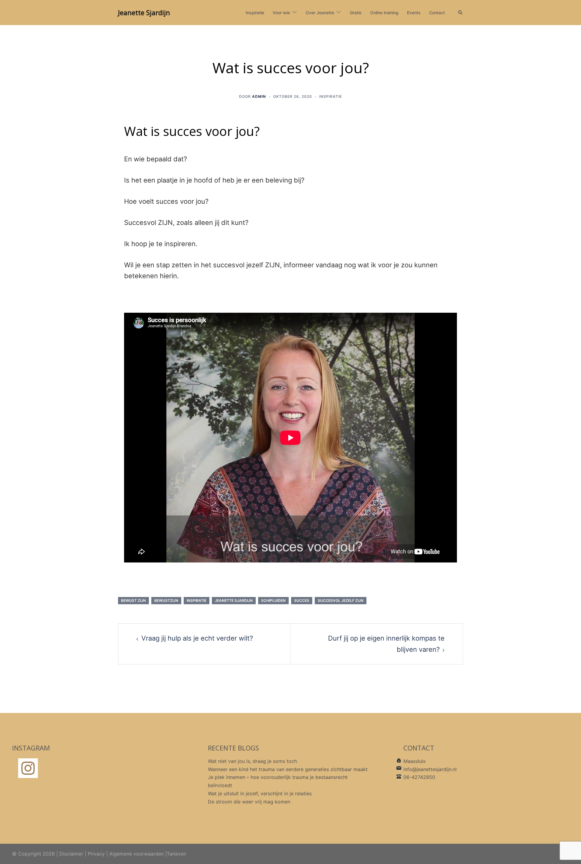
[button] (460, 12)
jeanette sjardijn (234, 600)
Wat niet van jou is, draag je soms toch (252, 761)
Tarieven (176, 854)
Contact (437, 12)
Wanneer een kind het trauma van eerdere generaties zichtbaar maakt (288, 769)
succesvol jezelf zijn (340, 600)
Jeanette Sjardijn (144, 12)
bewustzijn (166, 600)
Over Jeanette (320, 12)
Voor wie (281, 12)
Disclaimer (71, 854)
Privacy (96, 854)
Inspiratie (255, 12)
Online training (384, 12)
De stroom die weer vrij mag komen (249, 802)
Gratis (356, 12)
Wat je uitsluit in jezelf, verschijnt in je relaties (260, 793)
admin (259, 96)
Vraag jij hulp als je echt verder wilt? (197, 638)
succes (301, 600)
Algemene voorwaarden (136, 854)
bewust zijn (133, 600)
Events (414, 12)
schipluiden (273, 600)
